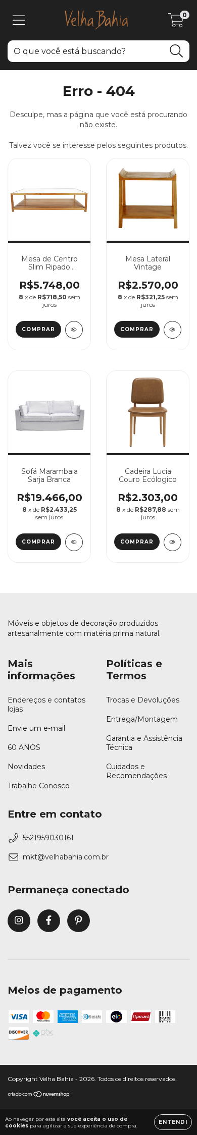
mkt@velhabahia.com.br (66, 856)
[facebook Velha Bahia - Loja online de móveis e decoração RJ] (48, 920)
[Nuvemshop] (39, 1095)
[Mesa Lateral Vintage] (172, 330)
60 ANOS (24, 747)
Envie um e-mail (36, 728)
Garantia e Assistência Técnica (144, 743)
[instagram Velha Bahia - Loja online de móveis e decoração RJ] (19, 920)
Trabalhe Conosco (39, 785)
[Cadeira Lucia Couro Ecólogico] (172, 542)
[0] (176, 22)
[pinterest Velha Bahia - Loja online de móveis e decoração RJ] (78, 920)
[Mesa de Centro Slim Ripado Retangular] (74, 330)
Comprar (38, 329)
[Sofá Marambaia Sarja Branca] (74, 542)
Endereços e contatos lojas (46, 704)
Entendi (173, 1122)
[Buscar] (176, 51)
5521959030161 (48, 837)
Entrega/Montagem (142, 719)
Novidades (26, 766)
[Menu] (19, 20)
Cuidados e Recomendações (136, 771)
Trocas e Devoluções (142, 700)
